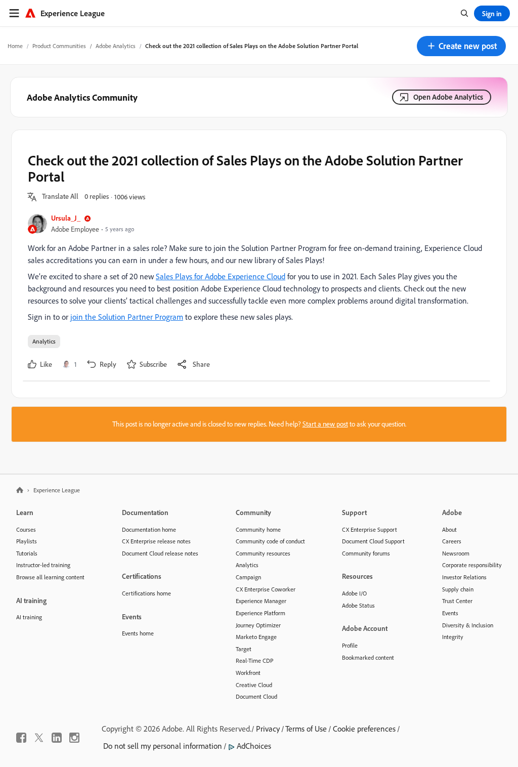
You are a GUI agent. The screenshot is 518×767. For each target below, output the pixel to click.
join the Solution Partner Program (126, 317)
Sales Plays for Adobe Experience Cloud (220, 276)
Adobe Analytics (116, 46)
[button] (461, 46)
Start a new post (325, 424)
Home (15, 46)
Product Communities (59, 46)
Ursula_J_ (65, 218)
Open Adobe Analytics (448, 97)
